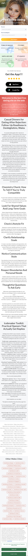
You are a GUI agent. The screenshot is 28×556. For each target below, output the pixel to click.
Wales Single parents (20, 451)
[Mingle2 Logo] (3, 3)
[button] (24, 3)
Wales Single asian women (18, 442)
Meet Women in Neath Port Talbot (14, 497)
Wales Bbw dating (20, 426)
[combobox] (14, 29)
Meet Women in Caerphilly (20, 468)
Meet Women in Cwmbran (14, 478)
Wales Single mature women (9, 449)
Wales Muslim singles (22, 440)
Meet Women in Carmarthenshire (14, 473)
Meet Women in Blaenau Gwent (14, 465)
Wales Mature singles (5, 440)
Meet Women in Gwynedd (20, 484)
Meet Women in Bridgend (8, 468)
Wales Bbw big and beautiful (9, 426)
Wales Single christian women (6, 446)
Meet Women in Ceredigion (8, 476)
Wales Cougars (19, 429)
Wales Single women (10, 453)
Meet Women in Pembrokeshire (14, 502)
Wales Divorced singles (8, 431)
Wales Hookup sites (18, 433)
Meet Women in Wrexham (19, 518)
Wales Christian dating (10, 429)
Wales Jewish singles (8, 437)
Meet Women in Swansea (19, 510)
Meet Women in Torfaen (14, 513)
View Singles (14, 39)
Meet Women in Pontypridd (8, 505)
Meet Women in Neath (14, 494)
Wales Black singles (4, 428)
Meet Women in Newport (14, 500)
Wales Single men (20, 449)
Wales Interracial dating (20, 435)
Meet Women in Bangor (8, 463)
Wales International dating (8, 435)
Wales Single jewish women (21, 446)
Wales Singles (19, 453)
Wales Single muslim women (8, 451)
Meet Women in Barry (20, 463)
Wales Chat (24, 428)
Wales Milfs (13, 440)
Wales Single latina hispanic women (13, 448)
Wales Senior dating (7, 442)
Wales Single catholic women (19, 444)
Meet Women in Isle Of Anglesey (14, 486)
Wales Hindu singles (8, 433)
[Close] (26, 526)
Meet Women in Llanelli (6, 489)
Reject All (14, 549)
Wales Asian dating (18, 424)
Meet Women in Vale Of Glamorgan (14, 516)
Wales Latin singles (18, 437)
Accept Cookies (13, 553)
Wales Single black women (6, 444)
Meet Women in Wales (7, 518)
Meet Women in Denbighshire (14, 481)
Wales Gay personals (19, 431)
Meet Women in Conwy (20, 476)
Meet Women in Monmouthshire (14, 492)
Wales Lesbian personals (8, 439)
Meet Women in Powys (20, 505)
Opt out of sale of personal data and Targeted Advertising (14, 545)
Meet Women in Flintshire (8, 484)
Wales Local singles (19, 439)
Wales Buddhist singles (15, 428)
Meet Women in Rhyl (8, 510)
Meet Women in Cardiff (14, 470)
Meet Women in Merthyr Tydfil (20, 489)
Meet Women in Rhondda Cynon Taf (14, 508)
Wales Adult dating (8, 424)
